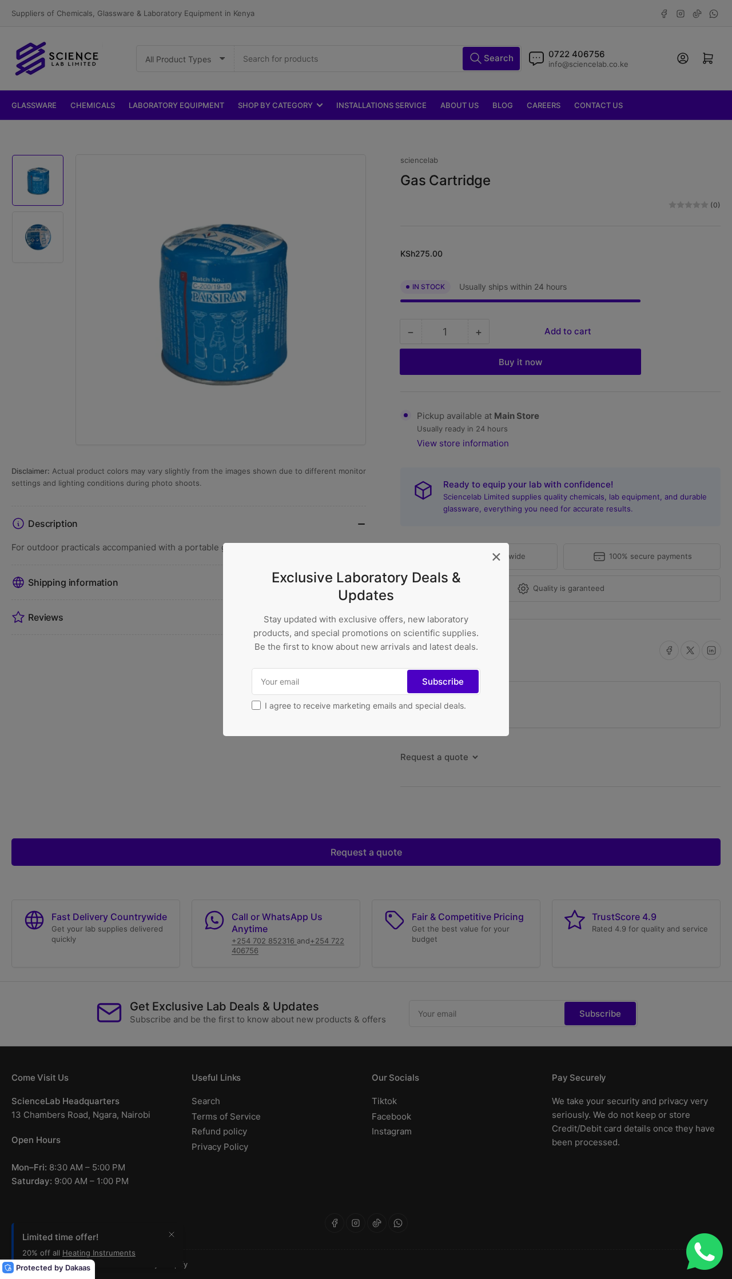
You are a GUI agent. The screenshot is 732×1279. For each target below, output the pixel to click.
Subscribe (443, 681)
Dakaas (77, 1267)
